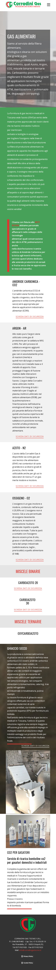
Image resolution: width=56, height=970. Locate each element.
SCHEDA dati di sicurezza (30, 316)
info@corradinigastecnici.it (30, 950)
